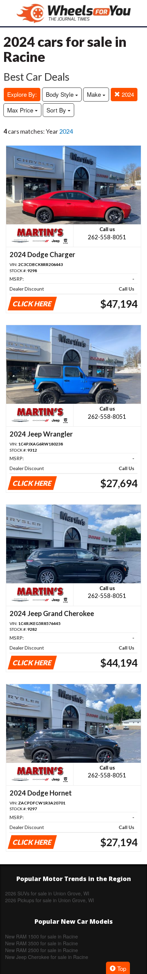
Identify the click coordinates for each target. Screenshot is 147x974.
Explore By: (22, 94)
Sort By (57, 110)
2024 (127, 94)
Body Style (60, 94)
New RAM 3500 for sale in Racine (41, 943)
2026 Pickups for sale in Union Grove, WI (49, 900)
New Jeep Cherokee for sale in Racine (46, 956)
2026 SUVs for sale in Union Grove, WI (47, 893)
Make (95, 94)
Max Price (21, 110)
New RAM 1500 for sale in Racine (41, 936)
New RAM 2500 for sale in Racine (41, 950)
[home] (73, 13)
